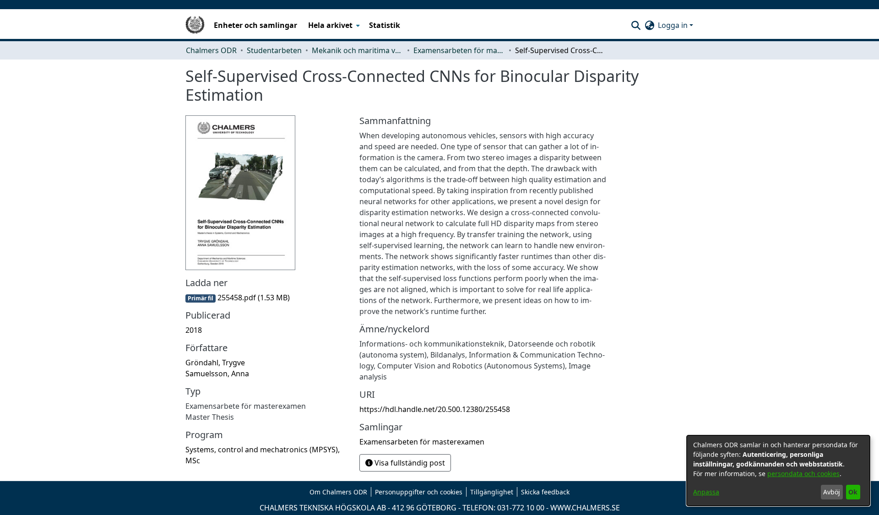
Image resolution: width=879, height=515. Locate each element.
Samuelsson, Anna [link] (217, 374)
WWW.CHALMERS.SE (585, 508)
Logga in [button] (673, 25)
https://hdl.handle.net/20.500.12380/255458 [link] (434, 409)
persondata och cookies (803, 473)
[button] (635, 25)
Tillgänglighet (491, 492)
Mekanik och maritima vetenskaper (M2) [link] (357, 50)
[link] (237, 298)
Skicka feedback (545, 492)
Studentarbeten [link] (274, 50)
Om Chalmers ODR (338, 492)
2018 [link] (193, 330)
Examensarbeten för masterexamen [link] (459, 50)
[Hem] (195, 25)
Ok (852, 492)
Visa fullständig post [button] (409, 463)
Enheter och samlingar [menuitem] (255, 25)
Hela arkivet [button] (330, 25)
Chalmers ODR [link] (211, 50)
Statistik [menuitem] (384, 25)
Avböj (831, 492)
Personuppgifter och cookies (418, 492)
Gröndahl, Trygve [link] (215, 363)
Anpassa (706, 492)
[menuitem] (333, 25)
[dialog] (778, 470)
